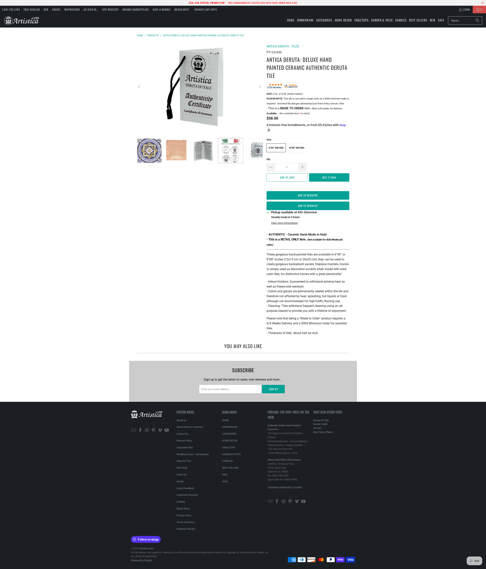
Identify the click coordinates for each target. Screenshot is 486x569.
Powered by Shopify (141, 560)
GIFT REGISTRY (110, 9)
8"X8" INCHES (296, 147)
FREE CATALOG (32, 9)
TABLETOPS (228, 447)
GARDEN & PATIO (231, 454)
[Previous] (139, 86)
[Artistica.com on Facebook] (140, 430)
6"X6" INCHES (276, 147)
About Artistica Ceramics (190, 427)
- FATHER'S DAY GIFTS (205, 9)
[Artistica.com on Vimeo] (160, 430)
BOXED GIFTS (181, 9)
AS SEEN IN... (91, 9)
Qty (268, 159)
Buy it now (329, 177)
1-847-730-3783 (11, 9)
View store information (284, 223)
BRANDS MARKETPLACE (136, 9)
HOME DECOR (229, 440)
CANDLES (227, 460)
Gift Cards (182, 467)
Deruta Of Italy (321, 420)
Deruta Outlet (320, 424)
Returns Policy (184, 440)
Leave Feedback (185, 488)
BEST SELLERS (230, 467)
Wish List (182, 474)
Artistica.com (146, 548)
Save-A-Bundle (162, 9)
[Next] (260, 86)
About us (181, 420)
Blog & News (183, 508)
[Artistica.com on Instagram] (147, 430)
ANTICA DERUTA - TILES (283, 46)
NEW (224, 474)
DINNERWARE (229, 427)
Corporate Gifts (185, 447)
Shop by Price (184, 460)
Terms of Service (186, 522)
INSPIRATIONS (72, 9)
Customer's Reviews (187, 494)
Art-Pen (317, 428)
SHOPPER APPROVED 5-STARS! (285, 487)
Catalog (181, 501)
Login (466, 9)
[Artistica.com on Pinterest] (153, 430)
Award (180, 481)
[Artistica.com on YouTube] (167, 430)
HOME (225, 420)
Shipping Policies (186, 528)
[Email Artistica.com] (134, 430)
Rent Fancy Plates (323, 432)
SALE (225, 481)
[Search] (477, 20)
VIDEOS (56, 9)
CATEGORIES (229, 433)
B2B (46, 9)
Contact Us (182, 433)
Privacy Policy (184, 515)
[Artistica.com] (21, 20)
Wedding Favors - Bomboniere (193, 454)
